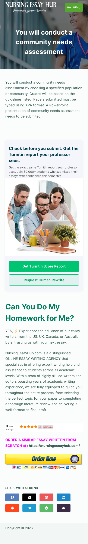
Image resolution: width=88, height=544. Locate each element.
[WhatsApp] (46, 508)
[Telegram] (29, 508)
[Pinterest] (46, 497)
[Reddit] (12, 508)
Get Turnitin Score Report (44, 266)
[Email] (63, 508)
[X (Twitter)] (29, 497)
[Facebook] (12, 497)
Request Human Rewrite (44, 280)
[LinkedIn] (63, 497)
